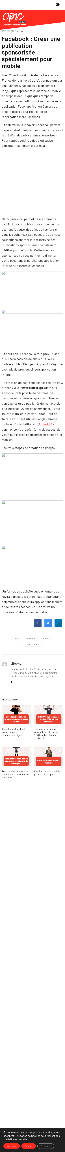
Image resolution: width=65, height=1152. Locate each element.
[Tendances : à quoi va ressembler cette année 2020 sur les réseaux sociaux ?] (48, 714)
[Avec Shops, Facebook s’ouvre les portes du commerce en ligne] (16, 714)
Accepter (11, 1146)
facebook (30, 638)
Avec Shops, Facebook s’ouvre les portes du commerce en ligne (14, 732)
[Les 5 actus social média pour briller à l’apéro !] (48, 756)
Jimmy (16, 663)
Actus (19, 31)
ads (16, 638)
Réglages (45, 1146)
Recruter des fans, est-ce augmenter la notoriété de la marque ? (15, 774)
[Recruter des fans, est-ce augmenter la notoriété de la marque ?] (16, 756)
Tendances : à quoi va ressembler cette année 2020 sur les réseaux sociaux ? (46, 734)
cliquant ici (44, 424)
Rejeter (28, 1146)
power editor (32, 644)
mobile (46, 638)
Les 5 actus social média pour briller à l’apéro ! (47, 773)
